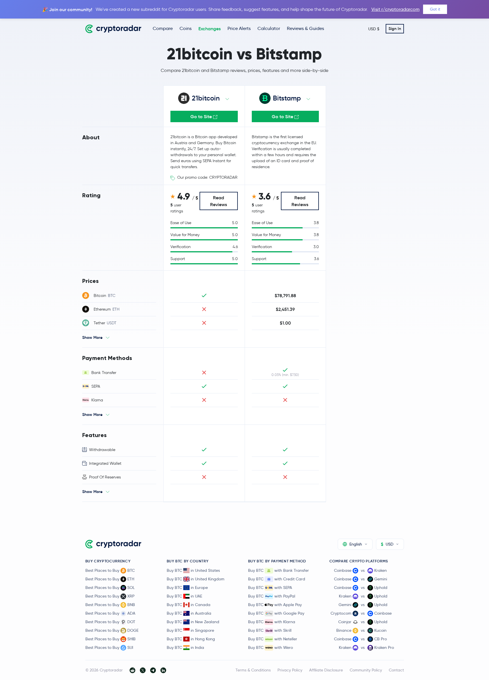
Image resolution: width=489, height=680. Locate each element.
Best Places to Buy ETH (109, 579)
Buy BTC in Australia (189, 613)
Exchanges (209, 28)
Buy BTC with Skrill (269, 630)
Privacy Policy (289, 670)
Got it (435, 9)
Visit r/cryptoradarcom (395, 9)
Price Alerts (239, 28)
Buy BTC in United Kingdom (195, 579)
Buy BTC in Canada (188, 604)
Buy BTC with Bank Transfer (278, 570)
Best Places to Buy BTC (110, 570)
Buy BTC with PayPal (271, 596)
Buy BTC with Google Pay (276, 613)
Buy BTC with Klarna (271, 621)
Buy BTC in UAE (184, 596)
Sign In (395, 28)
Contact (396, 670)
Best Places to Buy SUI (109, 647)
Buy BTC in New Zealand (193, 621)
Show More (92, 337)
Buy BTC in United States (193, 570)
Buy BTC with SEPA (270, 587)
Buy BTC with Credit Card (276, 579)
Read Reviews (218, 201)
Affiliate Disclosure (326, 670)
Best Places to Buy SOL (110, 587)
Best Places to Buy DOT (110, 621)
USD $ (373, 28)
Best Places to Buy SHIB (110, 638)
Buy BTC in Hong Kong (191, 638)
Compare (163, 28)
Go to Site (201, 116)
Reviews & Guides (305, 28)
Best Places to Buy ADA (110, 613)
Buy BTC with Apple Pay (275, 604)
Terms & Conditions (253, 670)
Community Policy (366, 670)
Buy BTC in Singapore (190, 630)
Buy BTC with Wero (270, 647)
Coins (186, 28)
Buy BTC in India (185, 647)
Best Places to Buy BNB (110, 604)
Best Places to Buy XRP (109, 596)
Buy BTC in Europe (187, 587)
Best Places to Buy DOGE (111, 630)
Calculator (268, 28)
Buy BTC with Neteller (272, 638)
